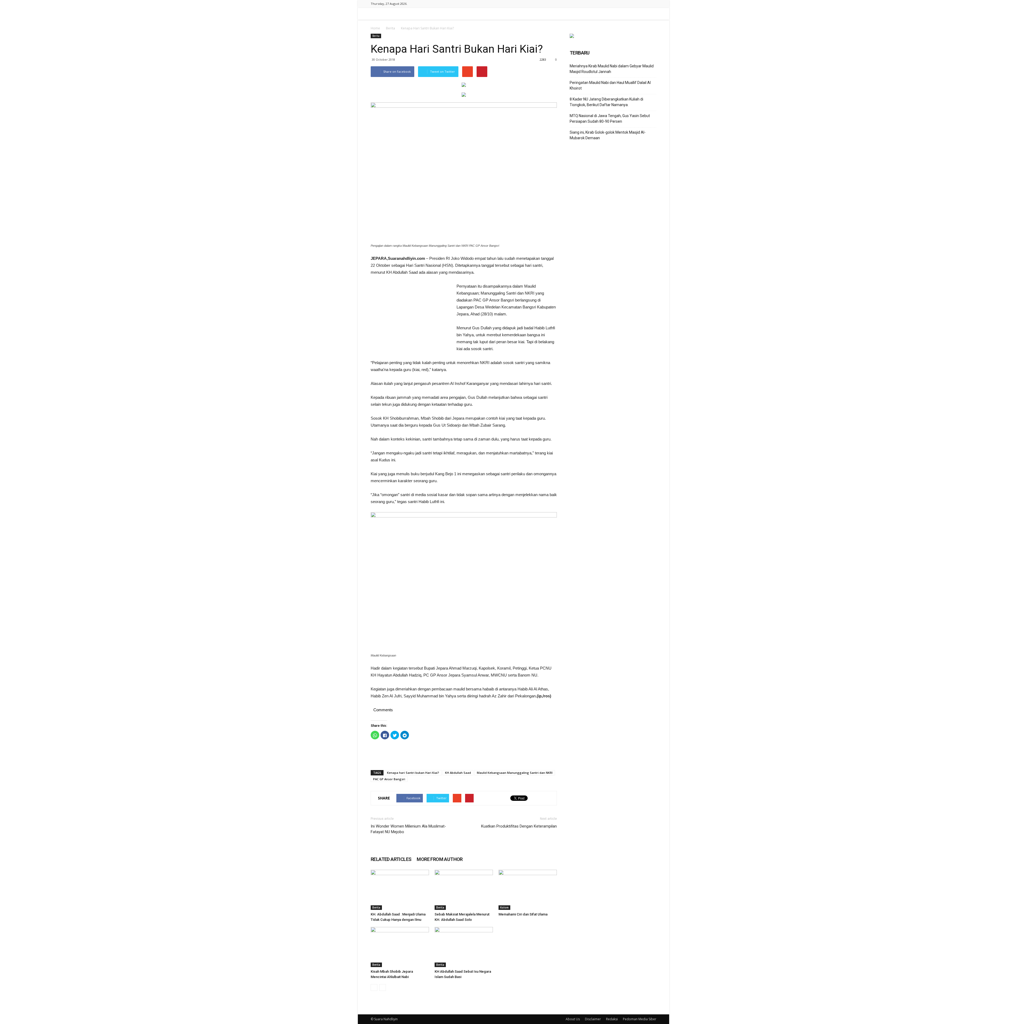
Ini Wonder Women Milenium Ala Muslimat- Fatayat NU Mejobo (408, 829)
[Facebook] (652, 3)
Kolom (504, 907)
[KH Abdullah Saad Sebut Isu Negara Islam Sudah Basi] (464, 947)
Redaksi (612, 1019)
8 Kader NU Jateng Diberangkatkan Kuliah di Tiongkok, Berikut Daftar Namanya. (606, 102)
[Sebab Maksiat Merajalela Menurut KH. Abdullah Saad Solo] (464, 890)
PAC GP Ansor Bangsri (389, 779)
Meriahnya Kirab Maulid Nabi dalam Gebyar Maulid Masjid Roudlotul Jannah (612, 69)
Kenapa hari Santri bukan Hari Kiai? (413, 773)
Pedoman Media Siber (639, 1019)
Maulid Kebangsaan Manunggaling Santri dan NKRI (515, 773)
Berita (390, 28)
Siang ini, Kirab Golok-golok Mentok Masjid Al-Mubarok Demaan (608, 135)
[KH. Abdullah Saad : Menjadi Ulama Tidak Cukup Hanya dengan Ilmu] (400, 890)
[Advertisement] (411, 318)
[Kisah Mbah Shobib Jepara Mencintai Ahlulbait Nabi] (400, 947)
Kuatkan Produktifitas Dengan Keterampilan (519, 826)
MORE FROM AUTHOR (439, 859)
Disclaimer (593, 1019)
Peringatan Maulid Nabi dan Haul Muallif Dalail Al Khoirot (610, 85)
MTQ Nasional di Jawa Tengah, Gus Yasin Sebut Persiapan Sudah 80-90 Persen (610, 118)
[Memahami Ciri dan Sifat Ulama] (528, 890)
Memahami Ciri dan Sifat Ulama (523, 914)
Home (375, 28)
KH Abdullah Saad (458, 773)
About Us (573, 1019)
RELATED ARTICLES (391, 859)
